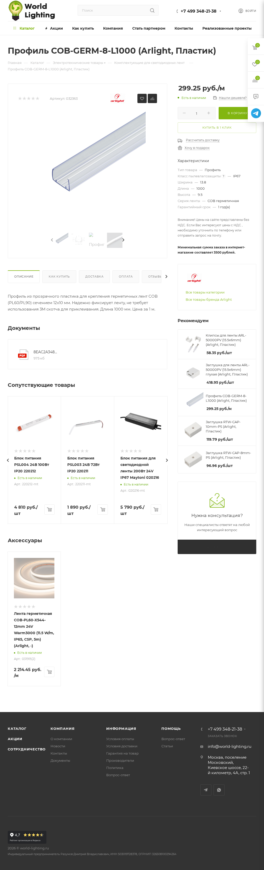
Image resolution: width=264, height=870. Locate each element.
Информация (121, 728)
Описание (23, 276)
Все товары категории (205, 292)
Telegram (205, 790)
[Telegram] (256, 113)
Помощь (171, 728)
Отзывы (155, 276)
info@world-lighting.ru (229, 746)
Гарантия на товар (122, 753)
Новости (58, 746)
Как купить (59, 276)
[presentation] (51, 240)
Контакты (59, 753)
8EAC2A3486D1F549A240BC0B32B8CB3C (46, 352)
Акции (15, 739)
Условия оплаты (120, 739)
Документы (60, 760)
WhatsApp (219, 790)
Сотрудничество (27, 749)
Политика (114, 768)
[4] (33, 98)
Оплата (126, 276)
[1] (20, 98)
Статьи (167, 746)
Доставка (94, 276)
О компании (61, 739)
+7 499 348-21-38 (199, 11)
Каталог (17, 728)
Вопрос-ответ (118, 775)
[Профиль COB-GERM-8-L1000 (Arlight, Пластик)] (88, 169)
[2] (24, 98)
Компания (63, 728)
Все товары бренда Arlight (209, 299)
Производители (120, 760)
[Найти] (152, 10)
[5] (37, 98)
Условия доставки (121, 746)
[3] (28, 98)
